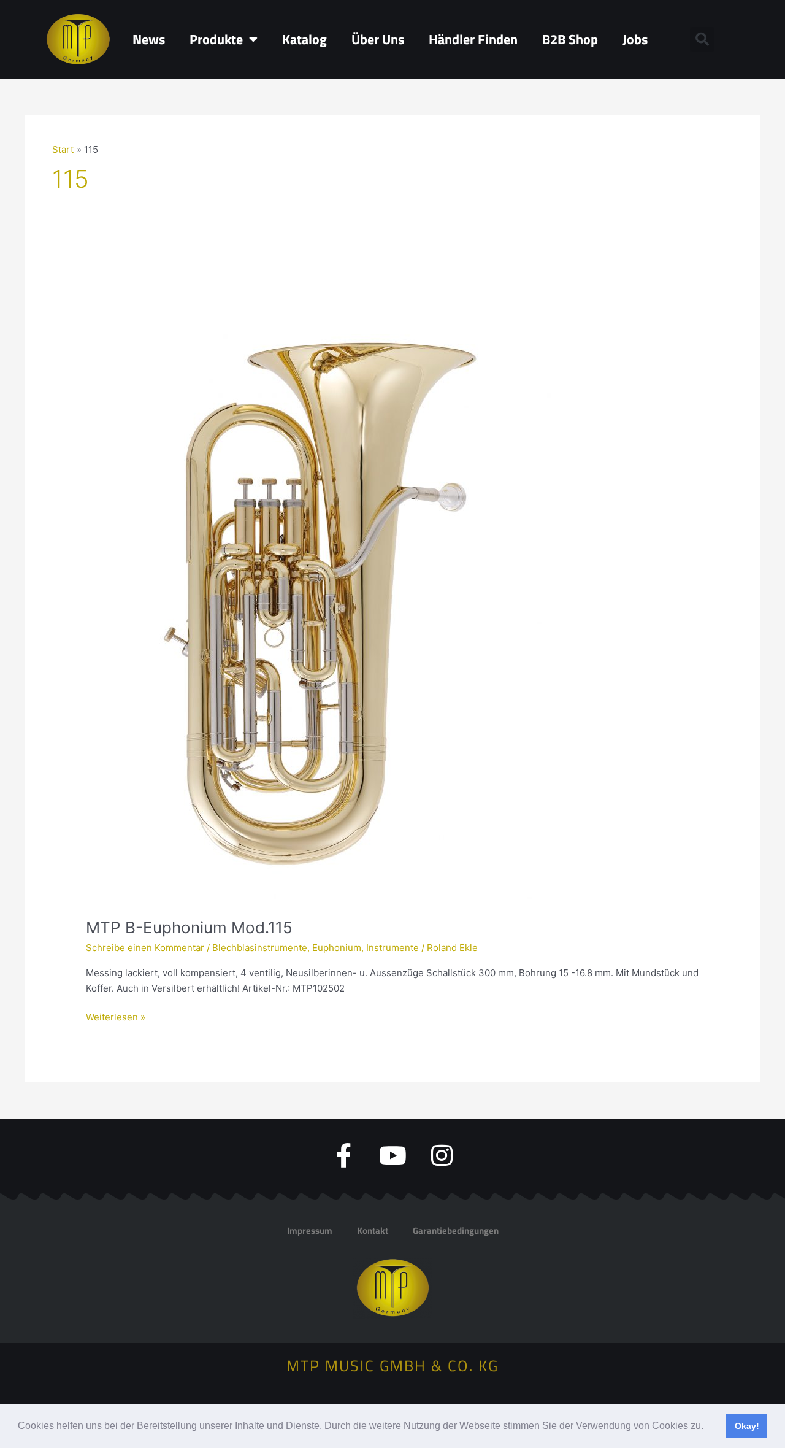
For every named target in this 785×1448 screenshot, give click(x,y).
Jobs (635, 39)
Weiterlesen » (115, 1016)
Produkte (216, 39)
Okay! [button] (747, 1426)
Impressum (309, 1230)
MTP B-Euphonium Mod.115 (189, 927)
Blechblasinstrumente (259, 947)
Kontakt (372, 1230)
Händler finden (473, 39)
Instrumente (392, 947)
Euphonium (336, 947)
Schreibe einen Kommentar (145, 947)
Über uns (377, 39)
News (148, 39)
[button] (708, 1427)
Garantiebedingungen (456, 1230)
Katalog (304, 39)
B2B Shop (570, 39)
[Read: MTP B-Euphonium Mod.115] (318, 589)
